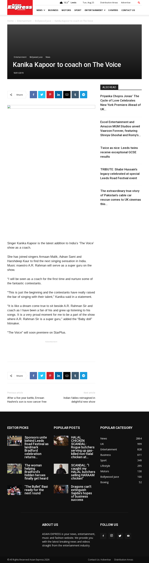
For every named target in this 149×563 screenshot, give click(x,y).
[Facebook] (103, 536)
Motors (66, 10)
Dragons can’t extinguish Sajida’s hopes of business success (81, 493)
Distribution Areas (109, 2)
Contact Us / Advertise (99, 559)
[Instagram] (111, 536)
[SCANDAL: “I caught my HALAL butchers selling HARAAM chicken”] (61, 469)
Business (53, 10)
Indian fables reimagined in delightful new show (79, 399)
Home (10, 20)
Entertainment (94, 10)
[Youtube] (128, 536)
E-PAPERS (113, 10)
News (40, 10)
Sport (77, 10)
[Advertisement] (51, 349)
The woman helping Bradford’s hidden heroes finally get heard (36, 471)
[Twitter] (120, 536)
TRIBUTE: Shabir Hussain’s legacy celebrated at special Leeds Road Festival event (120, 173)
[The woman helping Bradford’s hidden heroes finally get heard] (14, 469)
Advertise (125, 2)
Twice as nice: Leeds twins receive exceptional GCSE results (119, 152)
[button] (139, 2)
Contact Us (128, 10)
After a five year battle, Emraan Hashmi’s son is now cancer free (27, 399)
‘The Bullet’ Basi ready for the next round (36, 490)
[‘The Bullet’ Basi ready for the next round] (14, 490)
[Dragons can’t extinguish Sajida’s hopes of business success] (61, 489)
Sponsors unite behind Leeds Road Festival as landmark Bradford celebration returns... (37, 447)
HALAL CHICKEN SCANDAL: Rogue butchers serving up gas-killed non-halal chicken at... (82, 447)
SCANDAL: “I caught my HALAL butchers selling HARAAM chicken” (83, 471)
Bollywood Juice (43, 20)
